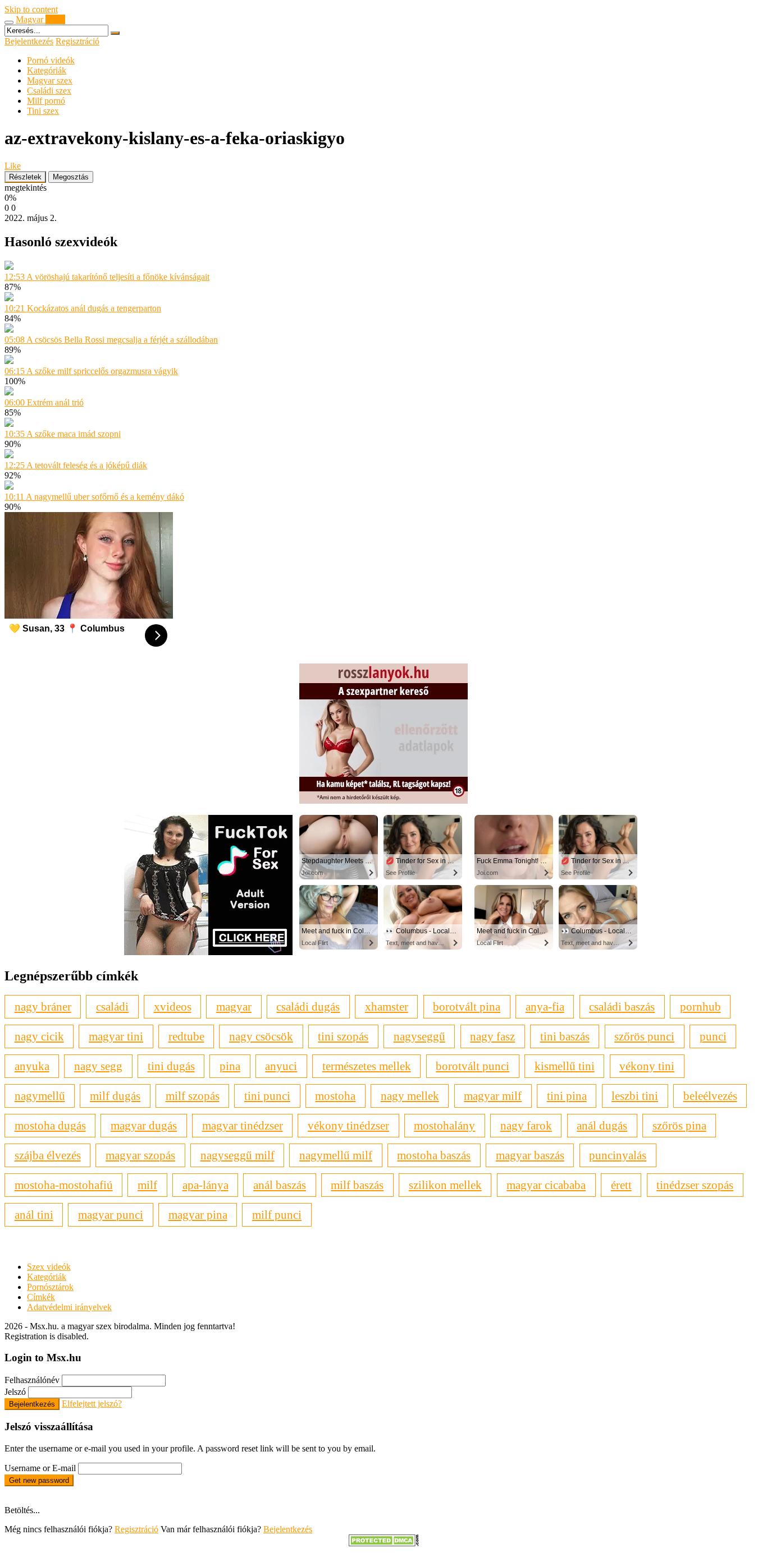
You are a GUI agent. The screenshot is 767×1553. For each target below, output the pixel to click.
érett (621, 1184)
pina (230, 1065)
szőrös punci (644, 1036)
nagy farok (526, 1125)
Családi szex (49, 90)
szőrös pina (679, 1125)
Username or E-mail (40, 1468)
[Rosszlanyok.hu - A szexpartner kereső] (383, 800)
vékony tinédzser (348, 1125)
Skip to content (31, 9)
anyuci (281, 1065)
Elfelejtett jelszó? (92, 1403)
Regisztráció (77, 41)
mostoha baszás (434, 1155)
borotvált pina (466, 1006)
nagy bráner (43, 1006)
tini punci (267, 1095)
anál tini (34, 1214)
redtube (186, 1036)
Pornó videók (51, 60)
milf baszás (357, 1184)
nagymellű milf (335, 1155)
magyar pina (197, 1214)
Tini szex (43, 111)
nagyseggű (419, 1036)
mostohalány (444, 1125)
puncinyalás (617, 1155)
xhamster (386, 1006)
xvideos (172, 1006)
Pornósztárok (50, 1287)
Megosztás (71, 177)
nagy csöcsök (261, 1036)
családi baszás (622, 1006)
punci (713, 1036)
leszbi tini (634, 1095)
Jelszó (15, 1392)
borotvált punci (472, 1065)
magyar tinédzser (242, 1125)
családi (112, 1006)
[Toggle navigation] (8, 22)
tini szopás (343, 1036)
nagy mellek (410, 1095)
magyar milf (493, 1095)
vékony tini (646, 1065)
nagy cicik (39, 1036)
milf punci (277, 1214)
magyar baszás (530, 1155)
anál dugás (602, 1125)
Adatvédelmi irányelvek (69, 1307)
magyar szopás (140, 1155)
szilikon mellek (445, 1184)
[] (115, 33)
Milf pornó (46, 100)
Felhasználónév (32, 1380)
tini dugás (171, 1065)
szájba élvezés (48, 1155)
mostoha (335, 1095)
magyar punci (110, 1214)
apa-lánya (205, 1184)
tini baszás (565, 1036)
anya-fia (545, 1006)
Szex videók (49, 1266)
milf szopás (193, 1095)
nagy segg (98, 1065)
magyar (234, 1006)
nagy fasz (492, 1036)
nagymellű (40, 1095)
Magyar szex (49, 80)
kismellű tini (565, 1065)
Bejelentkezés (28, 41)
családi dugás (308, 1006)
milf (147, 1184)
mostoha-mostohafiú (64, 1184)
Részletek (25, 177)
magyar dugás (144, 1125)
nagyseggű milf (237, 1155)
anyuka (32, 1065)
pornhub (700, 1006)
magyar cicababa (546, 1184)
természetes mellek (366, 1065)
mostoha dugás (50, 1125)
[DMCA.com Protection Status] (384, 1543)
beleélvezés (710, 1095)
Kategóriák (46, 70)
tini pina (567, 1095)
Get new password (39, 1480)
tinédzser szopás (694, 1184)
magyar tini (116, 1036)
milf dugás (115, 1095)
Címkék (41, 1297)
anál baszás (279, 1184)
